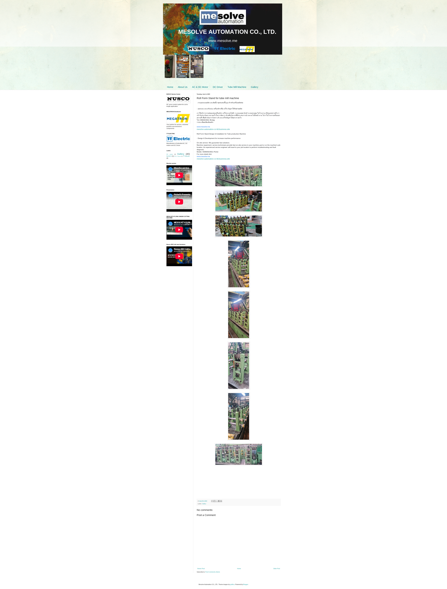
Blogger (245, 584)
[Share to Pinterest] (221, 501)
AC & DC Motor (200, 87)
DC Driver (218, 87)
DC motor (169, 154)
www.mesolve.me (203, 127)
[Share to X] (216, 501)
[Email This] (212, 501)
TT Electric (186, 156)
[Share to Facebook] (219, 501)
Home (170, 87)
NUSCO (169, 156)
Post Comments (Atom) (212, 572)
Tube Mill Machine (237, 87)
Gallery (254, 87)
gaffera (232, 584)
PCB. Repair (177, 156)
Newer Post (201, 568)
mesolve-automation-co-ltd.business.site (213, 129)
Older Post (276, 568)
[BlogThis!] (214, 501)
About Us (182, 87)
